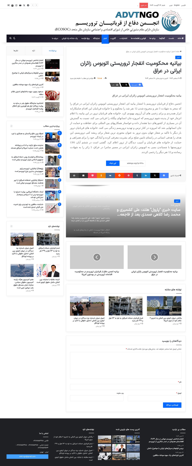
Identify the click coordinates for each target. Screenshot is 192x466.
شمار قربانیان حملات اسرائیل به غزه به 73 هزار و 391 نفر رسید (126, 319)
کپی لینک (112, 163)
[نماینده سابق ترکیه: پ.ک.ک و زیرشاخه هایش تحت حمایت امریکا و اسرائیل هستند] (52, 149)
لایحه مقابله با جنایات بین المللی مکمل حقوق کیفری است (48, 281)
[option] (125, 211)
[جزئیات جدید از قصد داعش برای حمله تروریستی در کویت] (133, 456)
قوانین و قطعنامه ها (138, 38)
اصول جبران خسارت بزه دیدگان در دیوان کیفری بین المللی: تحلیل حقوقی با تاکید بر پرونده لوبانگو (103, 5)
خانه (180, 38)
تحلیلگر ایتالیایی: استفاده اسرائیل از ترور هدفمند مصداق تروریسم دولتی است (28, 181)
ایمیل (178, 393)
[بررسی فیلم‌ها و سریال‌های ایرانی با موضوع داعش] (52, 77)
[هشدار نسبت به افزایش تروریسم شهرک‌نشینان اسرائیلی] (118, 456)
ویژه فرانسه (85, 38)
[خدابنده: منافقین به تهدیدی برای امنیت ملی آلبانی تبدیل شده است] (52, 208)
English (177, 5)
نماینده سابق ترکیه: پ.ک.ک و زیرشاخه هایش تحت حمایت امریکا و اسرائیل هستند (27, 146)
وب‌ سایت (120, 393)
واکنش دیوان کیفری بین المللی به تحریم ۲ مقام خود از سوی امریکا (165, 319)
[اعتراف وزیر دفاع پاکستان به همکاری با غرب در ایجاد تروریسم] (52, 137)
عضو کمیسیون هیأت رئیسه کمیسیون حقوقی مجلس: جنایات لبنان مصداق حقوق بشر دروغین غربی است (23, 283)
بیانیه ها (152, 38)
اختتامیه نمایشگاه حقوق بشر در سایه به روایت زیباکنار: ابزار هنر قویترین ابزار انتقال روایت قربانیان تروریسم (27, 106)
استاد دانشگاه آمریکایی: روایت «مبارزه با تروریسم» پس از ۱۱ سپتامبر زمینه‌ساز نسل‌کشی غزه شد (28, 195)
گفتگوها (162, 38)
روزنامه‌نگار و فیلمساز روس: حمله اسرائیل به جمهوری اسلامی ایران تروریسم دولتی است (27, 158)
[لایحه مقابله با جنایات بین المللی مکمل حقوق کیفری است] (48, 270)
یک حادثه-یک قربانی (70, 38)
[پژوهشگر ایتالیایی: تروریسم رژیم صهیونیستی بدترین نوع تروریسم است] (52, 172)
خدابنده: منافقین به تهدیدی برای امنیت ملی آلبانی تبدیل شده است (28, 206)
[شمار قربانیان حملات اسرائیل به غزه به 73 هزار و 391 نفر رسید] (125, 306)
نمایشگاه (96, 38)
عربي (171, 5)
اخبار (105, 38)
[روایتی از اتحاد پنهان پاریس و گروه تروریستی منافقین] (104, 456)
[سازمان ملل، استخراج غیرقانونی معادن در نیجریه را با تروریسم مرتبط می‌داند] (104, 439)
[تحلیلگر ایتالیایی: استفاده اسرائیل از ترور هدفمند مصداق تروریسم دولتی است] (52, 184)
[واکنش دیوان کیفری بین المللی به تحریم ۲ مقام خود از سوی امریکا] (164, 306)
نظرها (16, 50)
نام (179, 382)
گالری (114, 38)
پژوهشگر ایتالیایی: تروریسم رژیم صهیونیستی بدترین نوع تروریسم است (29, 170)
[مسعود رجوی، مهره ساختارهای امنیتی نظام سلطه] (52, 95)
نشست (171, 38)
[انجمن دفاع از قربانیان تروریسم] (117, 21)
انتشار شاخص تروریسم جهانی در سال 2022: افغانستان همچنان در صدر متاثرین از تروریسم (27, 63)
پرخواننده (52, 50)
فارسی (183, 5)
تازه (33, 50)
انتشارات (124, 38)
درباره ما (55, 38)
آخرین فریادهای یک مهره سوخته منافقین (28, 84)
